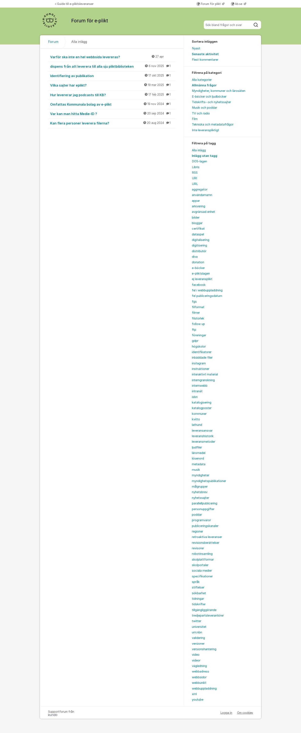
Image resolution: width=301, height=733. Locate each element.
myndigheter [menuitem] (200, 475)
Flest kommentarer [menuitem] (205, 60)
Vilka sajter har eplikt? (110, 85)
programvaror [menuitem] (201, 520)
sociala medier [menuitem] (202, 570)
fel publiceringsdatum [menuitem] (207, 296)
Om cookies (245, 712)
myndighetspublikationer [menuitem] (209, 481)
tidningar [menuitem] (198, 599)
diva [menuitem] (195, 257)
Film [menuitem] (195, 119)
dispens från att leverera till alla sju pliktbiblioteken (110, 66)
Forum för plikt (211, 4)
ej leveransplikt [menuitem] (202, 279)
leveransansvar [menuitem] (202, 430)
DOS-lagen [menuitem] (199, 161)
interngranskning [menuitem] (203, 380)
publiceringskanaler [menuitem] (205, 526)
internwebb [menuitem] (199, 386)
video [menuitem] (195, 655)
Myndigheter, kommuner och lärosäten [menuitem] (218, 91)
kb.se (239, 4)
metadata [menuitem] (198, 464)
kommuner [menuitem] (199, 414)
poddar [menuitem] (197, 514)
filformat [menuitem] (198, 307)
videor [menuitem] (196, 660)
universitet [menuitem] (199, 627)
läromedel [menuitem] (198, 453)
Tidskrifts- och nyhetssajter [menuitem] (211, 102)
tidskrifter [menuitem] (199, 604)
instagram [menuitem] (199, 363)
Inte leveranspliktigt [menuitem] (205, 130)
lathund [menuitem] (197, 425)
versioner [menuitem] (198, 643)
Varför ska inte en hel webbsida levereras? (107, 57)
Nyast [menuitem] (196, 48)
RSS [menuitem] (195, 172)
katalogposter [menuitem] (202, 408)
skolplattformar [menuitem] (203, 559)
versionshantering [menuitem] (204, 649)
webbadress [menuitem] (200, 671)
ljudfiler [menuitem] (197, 447)
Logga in (226, 712)
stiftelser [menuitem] (198, 587)
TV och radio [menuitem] (201, 113)
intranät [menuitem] (197, 391)
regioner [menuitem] (197, 531)
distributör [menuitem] (199, 251)
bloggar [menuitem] (197, 223)
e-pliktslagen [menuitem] (201, 273)
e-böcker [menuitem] (198, 268)
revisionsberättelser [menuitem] (205, 543)
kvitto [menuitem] (196, 419)
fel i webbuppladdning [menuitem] (207, 290)
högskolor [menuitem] (199, 346)
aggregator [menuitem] (199, 189)
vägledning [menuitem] (199, 666)
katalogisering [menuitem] (201, 402)
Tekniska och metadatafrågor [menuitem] (212, 124)
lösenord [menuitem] (198, 458)
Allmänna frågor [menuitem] (204, 85)
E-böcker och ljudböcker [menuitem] (209, 96)
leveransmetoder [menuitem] (203, 441)
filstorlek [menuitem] (198, 318)
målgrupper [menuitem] (200, 486)
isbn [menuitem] (195, 397)
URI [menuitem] (194, 178)
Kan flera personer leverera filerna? (110, 123)
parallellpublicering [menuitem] (204, 503)
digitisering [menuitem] (199, 245)
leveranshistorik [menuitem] (203, 436)
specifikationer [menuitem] (202, 576)
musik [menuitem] (196, 470)
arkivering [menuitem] (198, 206)
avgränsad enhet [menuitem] (203, 212)
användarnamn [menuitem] (202, 195)
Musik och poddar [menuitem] (204, 107)
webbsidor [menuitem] (199, 677)
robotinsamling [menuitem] (202, 554)
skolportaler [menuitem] (200, 565)
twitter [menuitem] (196, 621)
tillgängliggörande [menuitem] (204, 610)
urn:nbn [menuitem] (197, 632)
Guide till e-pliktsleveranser (75, 4)
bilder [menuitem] (195, 217)
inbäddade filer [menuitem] (202, 357)
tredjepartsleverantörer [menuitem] (208, 615)
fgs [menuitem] (194, 301)
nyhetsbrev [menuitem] (199, 492)
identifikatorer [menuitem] (202, 352)
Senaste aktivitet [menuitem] (205, 54)
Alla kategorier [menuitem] (202, 80)
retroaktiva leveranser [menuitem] (207, 537)
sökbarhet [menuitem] (199, 593)
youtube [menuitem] (197, 699)
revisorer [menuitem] (198, 548)
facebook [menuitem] (199, 285)
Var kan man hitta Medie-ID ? (110, 114)
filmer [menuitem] (196, 313)
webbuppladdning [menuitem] (204, 688)
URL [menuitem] (195, 184)
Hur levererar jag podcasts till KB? (110, 95)
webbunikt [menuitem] (199, 683)
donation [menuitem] (198, 262)
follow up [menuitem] (198, 324)
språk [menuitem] (196, 582)
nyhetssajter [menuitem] (200, 498)
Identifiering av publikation (110, 76)
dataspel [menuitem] (198, 234)
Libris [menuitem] (195, 167)
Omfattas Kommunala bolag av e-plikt (110, 104)
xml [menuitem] (194, 694)
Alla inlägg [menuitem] (199, 150)
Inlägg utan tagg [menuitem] (204, 156)
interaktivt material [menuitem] (205, 374)
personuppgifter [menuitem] (203, 509)
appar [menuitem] (196, 201)
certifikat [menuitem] (198, 228)
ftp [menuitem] (194, 330)
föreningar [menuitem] (199, 335)
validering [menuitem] (198, 638)
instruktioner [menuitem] (200, 369)
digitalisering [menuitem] (200, 240)
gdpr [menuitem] (195, 341)
